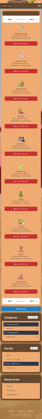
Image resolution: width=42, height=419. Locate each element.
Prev (10, 19)
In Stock (9, 386)
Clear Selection (33, 317)
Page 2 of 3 (21, 19)
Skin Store (22, 328)
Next (32, 19)
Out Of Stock (10, 390)
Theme (11, 411)
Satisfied (21, 116)
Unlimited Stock (11, 394)
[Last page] (36, 19)
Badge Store (22, 337)
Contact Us (21, 411)
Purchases (10, 368)
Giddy (21, 199)
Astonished (21, 171)
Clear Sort (34, 348)
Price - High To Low (13, 364)
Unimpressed (21, 282)
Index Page (22, 309)
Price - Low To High (13, 359)
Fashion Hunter (21, 61)
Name (8, 355)
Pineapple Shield (21, 34)
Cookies (30, 411)
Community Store (22, 324)
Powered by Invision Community (21, 416)
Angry (21, 254)
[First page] (5, 19)
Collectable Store (22, 333)
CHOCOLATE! (21, 89)
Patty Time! (21, 144)
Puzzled (21, 226)
